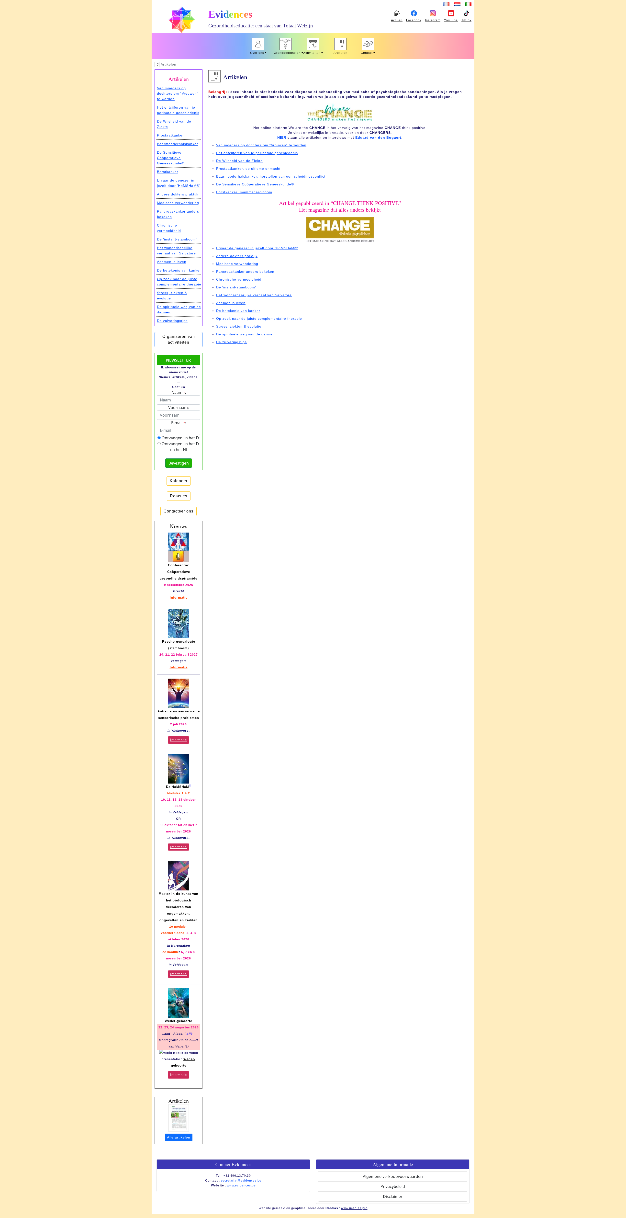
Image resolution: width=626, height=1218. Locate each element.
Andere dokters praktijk (236, 256)
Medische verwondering (237, 264)
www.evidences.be (241, 1185)
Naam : (178, 392)
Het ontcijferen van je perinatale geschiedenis (257, 153)
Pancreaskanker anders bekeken (245, 271)
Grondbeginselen (286, 53)
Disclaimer (392, 1196)
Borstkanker (167, 172)
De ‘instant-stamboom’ (236, 287)
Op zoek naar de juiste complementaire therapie (259, 318)
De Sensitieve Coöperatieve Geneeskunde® (255, 184)
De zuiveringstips (231, 342)
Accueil (396, 20)
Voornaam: (178, 407)
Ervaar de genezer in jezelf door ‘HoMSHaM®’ (257, 248)
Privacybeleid (392, 1186)
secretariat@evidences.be (241, 1180)
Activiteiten (312, 53)
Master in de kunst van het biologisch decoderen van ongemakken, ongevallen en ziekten (178, 907)
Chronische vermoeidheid (238, 279)
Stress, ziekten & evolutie (238, 326)
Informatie (179, 597)
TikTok (466, 20)
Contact (367, 53)
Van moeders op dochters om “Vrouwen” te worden (261, 145)
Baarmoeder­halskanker (177, 144)
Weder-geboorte (178, 1021)
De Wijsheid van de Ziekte (239, 161)
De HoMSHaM (177, 787)
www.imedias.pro (354, 1208)
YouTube (451, 20)
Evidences (230, 14)
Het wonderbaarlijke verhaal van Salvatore (254, 295)
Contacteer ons (178, 511)
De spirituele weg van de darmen (245, 334)
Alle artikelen (178, 1137)
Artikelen (340, 53)
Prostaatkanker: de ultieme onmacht (248, 169)
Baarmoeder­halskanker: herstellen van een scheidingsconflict (270, 176)
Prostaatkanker (170, 135)
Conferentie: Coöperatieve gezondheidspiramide (178, 571)
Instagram (432, 20)
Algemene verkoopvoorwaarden (393, 1176)
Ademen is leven (231, 303)
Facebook (413, 20)
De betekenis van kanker (238, 311)
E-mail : (178, 422)
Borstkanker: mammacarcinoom (244, 192)
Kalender (179, 481)
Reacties (178, 496)
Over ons (257, 53)
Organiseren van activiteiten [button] (178, 339)
